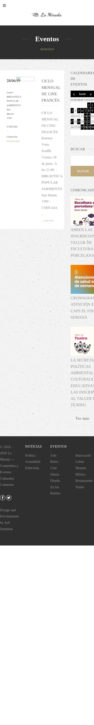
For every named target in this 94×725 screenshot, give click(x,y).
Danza (54, 474)
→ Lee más (48, 220)
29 (88, 127)
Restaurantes (84, 481)
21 (85, 121)
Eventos (16, 141)
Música (80, 474)
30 (92, 127)
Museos (80, 468)
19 (78, 121)
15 (88, 116)
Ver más (82, 418)
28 (85, 127)
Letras (79, 461)
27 (82, 127)
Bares (54, 461)
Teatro (79, 487)
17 (72, 121)
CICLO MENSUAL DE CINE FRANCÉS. (49, 90)
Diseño (55, 481)
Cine (9, 141)
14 (85, 116)
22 (88, 121)
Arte (53, 455)
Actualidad (32, 461)
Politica (30, 455)
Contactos (7, 484)
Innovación (83, 455)
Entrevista (32, 468)
